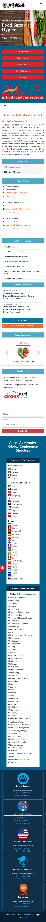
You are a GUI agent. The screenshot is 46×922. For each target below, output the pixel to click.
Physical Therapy (16, 670)
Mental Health (14, 701)
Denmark (15, 537)
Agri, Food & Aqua (16, 722)
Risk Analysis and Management (16, 261)
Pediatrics (13, 661)
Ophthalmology (15, 658)
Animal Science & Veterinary (20, 725)
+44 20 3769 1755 (12, 196)
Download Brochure (23, 64)
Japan (14, 499)
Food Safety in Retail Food (14, 266)
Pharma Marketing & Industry (20, 754)
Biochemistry (14, 601)
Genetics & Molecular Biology (20, 618)
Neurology (13, 713)
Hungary (15, 552)
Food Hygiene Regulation (13, 278)
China (14, 493)
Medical (12, 632)
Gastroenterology (16, 615)
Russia (14, 573)
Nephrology (13, 641)
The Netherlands (18, 561)
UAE (13, 487)
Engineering (13, 698)
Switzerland (16, 531)
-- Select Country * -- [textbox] (11, 425)
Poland (14, 567)
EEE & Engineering (16, 736)
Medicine (12, 693)
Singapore (15, 511)
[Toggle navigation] (41, 4)
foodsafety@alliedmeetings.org (18, 225)
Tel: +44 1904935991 (23, 793)
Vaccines (12, 687)
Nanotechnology (15, 748)
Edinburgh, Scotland (11, 34)
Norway (15, 564)
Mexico (14, 475)
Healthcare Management (18, 624)
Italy (13, 558)
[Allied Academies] (13, 5)
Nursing (12, 647)
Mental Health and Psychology (21, 635)
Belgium (15, 528)
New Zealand (17, 505)
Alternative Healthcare (17, 598)
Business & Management (19, 728)
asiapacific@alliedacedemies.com (23, 873)
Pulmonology (14, 673)
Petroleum (13, 751)
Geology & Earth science (18, 742)
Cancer (12, 716)
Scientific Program (23, 71)
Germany (15, 534)
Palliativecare (14, 667)
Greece (14, 549)
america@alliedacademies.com (23, 845)
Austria (14, 525)
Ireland (14, 555)
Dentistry (12, 606)
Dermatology (14, 609)
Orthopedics (14, 710)
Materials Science (16, 745)
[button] (7, 351)
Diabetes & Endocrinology (19, 612)
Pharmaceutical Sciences (19, 759)
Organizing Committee (23, 51)
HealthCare (13, 707)
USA (13, 478)
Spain (14, 540)
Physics (12, 756)
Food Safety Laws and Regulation (16, 257)
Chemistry (13, 733)
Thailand (15, 514)
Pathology (13, 664)
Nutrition (12, 650)
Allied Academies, (26, 915)
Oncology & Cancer (16, 655)
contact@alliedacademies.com (23, 790)
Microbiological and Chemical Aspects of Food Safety (21, 272)
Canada (15, 472)
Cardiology (13, 603)
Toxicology (13, 762)
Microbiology (14, 638)
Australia (15, 490)
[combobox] (23, 425)
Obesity (12, 652)
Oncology (13, 704)
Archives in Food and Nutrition (23, 362)
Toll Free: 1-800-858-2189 (23, 795)
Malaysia (15, 502)
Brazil (14, 469)
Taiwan (14, 517)
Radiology (13, 675)
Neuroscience (14, 644)
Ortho (11, 696)
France (14, 546)
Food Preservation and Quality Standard (19, 252)
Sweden (15, 570)
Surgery (12, 684)
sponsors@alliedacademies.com (23, 901)
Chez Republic (17, 579)
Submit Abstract (23, 58)
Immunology (14, 626)
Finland (14, 543)
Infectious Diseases (16, 629)
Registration (23, 77)
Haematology (14, 621)
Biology (12, 690)
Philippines (16, 508)
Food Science (9, 247)
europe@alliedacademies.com (23, 818)
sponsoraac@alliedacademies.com (19, 209)
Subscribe (23, 431)
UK (13, 576)
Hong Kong (16, 496)
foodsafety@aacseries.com (16, 193)
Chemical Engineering (17, 731)
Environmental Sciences (18, 739)
